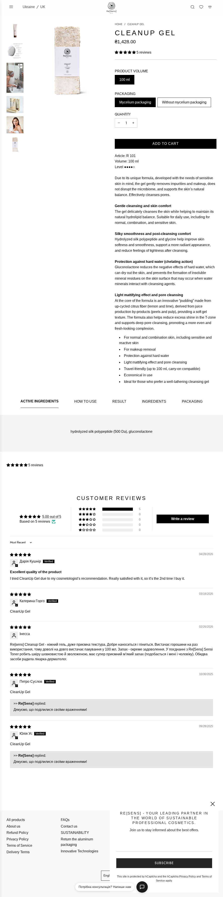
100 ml (124, 79)
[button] (126, 52)
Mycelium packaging (135, 102)
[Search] (192, 7)
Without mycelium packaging (184, 102)
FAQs (65, 820)
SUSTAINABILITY (75, 832)
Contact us (69, 826)
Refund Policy (17, 832)
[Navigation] (11, 6)
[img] (20, 555)
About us (13, 826)
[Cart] (210, 7)
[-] (119, 123)
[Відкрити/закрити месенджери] (142, 887)
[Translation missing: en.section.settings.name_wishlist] (201, 7)
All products (16, 820)
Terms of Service (19, 845)
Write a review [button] (182, 519)
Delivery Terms (18, 852)
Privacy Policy (18, 839)
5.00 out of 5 (51, 517)
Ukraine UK (34, 7)
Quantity (123, 114)
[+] (133, 123)
